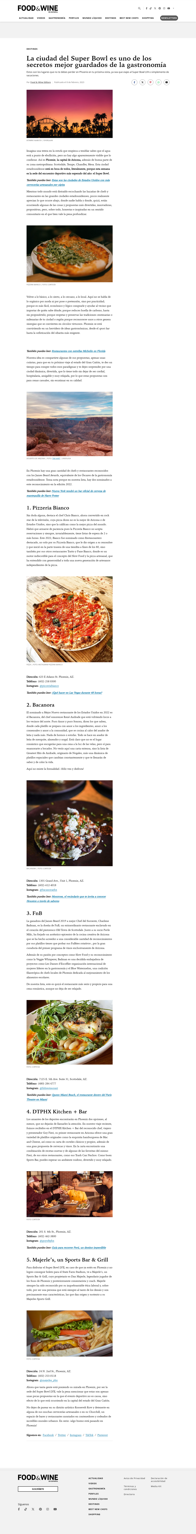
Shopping (148, 18)
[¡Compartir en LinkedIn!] (158, 82)
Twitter (62, 1435)
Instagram (75, 1435)
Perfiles (74, 18)
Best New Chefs (129, 18)
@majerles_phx (49, 1380)
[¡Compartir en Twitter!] (142, 82)
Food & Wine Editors (40, 82)
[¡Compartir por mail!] (166, 82)
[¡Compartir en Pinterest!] (150, 82)
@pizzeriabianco (49, 685)
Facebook (48, 1435)
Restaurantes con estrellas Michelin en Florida (78, 351)
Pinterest (102, 1435)
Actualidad (26, 18)
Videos (41, 18)
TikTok (89, 1435)
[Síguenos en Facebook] (146, 8)
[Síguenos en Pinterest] (160, 8)
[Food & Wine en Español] (38, 8)
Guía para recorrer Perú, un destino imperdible (79, 1247)
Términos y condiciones (130, 1487)
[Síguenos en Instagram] (164, 8)
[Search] (139, 8)
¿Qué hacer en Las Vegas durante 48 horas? (77, 692)
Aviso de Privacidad (134, 1478)
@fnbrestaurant (49, 1088)
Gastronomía (57, 18)
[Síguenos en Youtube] (168, 8)
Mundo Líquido (92, 18)
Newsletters (169, 18)
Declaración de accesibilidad (159, 1479)
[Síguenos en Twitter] (155, 8)
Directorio (129, 1494)
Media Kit (156, 1486)
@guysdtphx (47, 1240)
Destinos (110, 18)
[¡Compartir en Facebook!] (134, 82)
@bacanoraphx (48, 889)
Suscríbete (38, 1489)
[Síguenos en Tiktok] (151, 8)
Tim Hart (56, 458)
